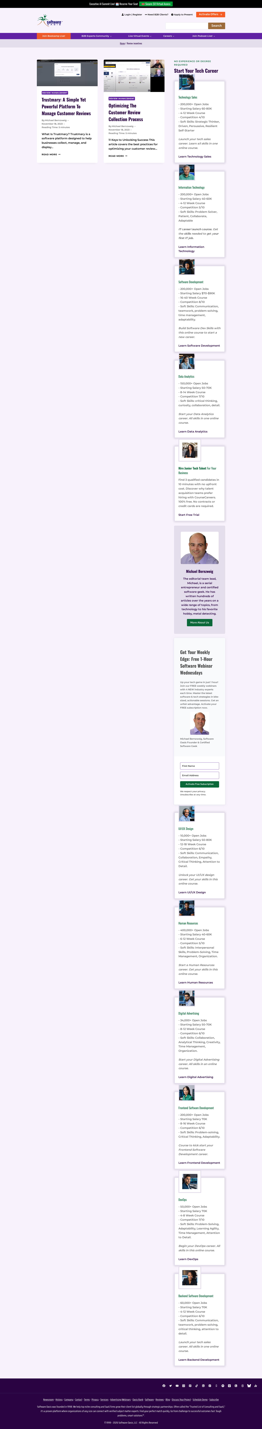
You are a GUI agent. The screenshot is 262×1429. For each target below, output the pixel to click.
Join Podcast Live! (202, 36)
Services (104, 1399)
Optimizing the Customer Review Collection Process (126, 112)
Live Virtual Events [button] (138, 36)
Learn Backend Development (198, 1359)
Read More (51, 154)
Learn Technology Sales (194, 156)
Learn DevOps (188, 1259)
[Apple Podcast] (229, 1385)
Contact (78, 1399)
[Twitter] (170, 1385)
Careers (167, 36)
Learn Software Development (199, 345)
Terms (87, 1399)
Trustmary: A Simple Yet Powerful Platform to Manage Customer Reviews (66, 106)
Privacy (95, 1399)
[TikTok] (196, 1385)
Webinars (126, 1399)
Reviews (160, 1399)
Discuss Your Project (181, 1399)
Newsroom (48, 1399)
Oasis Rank (138, 1399)
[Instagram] (183, 1385)
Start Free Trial (188, 515)
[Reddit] (210, 1385)
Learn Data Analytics (192, 431)
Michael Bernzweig (56, 120)
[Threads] (242, 1385)
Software (149, 1399)
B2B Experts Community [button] (95, 36)
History (58, 1399)
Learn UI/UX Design (192, 892)
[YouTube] (177, 1385)
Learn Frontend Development (199, 1163)
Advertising (115, 1399)
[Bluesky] (249, 1385)
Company (68, 1399)
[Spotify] (223, 1385)
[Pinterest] (190, 1385)
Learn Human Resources (195, 982)
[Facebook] (164, 1385)
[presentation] (67, 73)
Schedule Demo (200, 1399)
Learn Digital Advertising (195, 1077)
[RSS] (236, 1385)
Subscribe (214, 1399)
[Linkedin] (203, 1385)
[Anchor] (255, 1385)
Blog (168, 1399)
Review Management (54, 93)
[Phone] (216, 1385)
